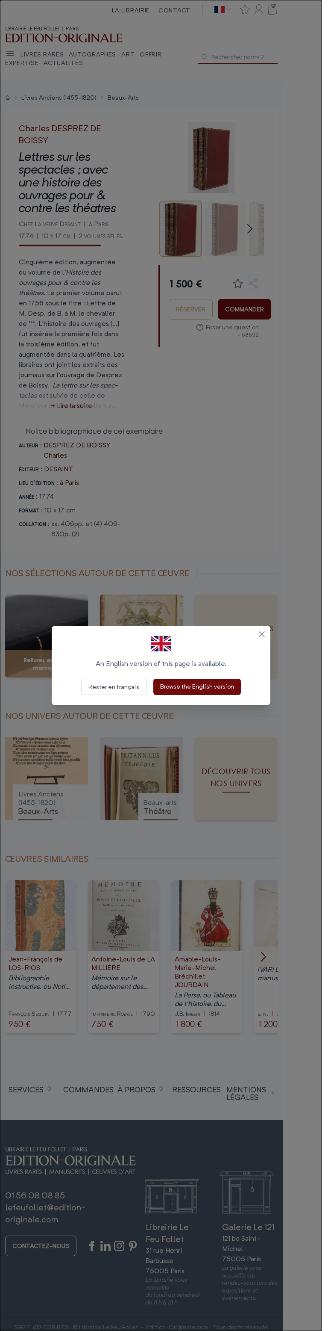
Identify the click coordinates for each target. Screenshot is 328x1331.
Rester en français (113, 686)
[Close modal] (262, 634)
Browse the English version (197, 686)
